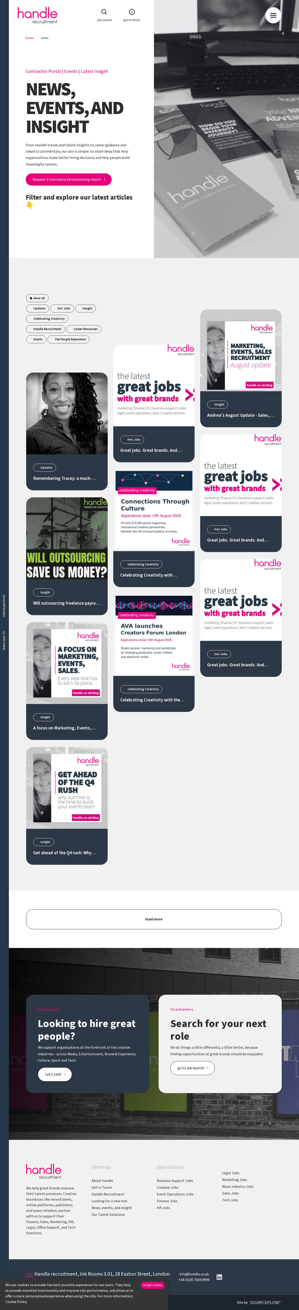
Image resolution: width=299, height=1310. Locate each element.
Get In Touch (102, 1187)
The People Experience (70, 339)
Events (71, 71)
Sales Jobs (230, 1193)
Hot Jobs (63, 308)
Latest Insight (94, 71)
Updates (39, 308)
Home (30, 38)
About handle (102, 1180)
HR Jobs (163, 1207)
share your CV (4, 640)
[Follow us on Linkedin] (219, 1277)
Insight (87, 308)
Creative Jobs (167, 1187)
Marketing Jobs (234, 1179)
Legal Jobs (230, 1173)
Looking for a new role (109, 1201)
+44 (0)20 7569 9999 (194, 1279)
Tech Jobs (230, 1200)
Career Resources (86, 329)
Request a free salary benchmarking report (67, 179)
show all (39, 298)
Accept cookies (152, 1285)
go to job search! (191, 1068)
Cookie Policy (16, 1301)
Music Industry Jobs (237, 1186)
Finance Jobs (167, 1201)
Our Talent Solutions (108, 1214)
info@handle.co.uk (194, 1274)
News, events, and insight (112, 1207)
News (45, 38)
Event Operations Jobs (175, 1194)
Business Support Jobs (175, 1180)
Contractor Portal (43, 71)
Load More (154, 919)
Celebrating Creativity (48, 319)
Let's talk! (53, 1074)
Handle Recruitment (47, 329)
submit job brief (4, 606)
